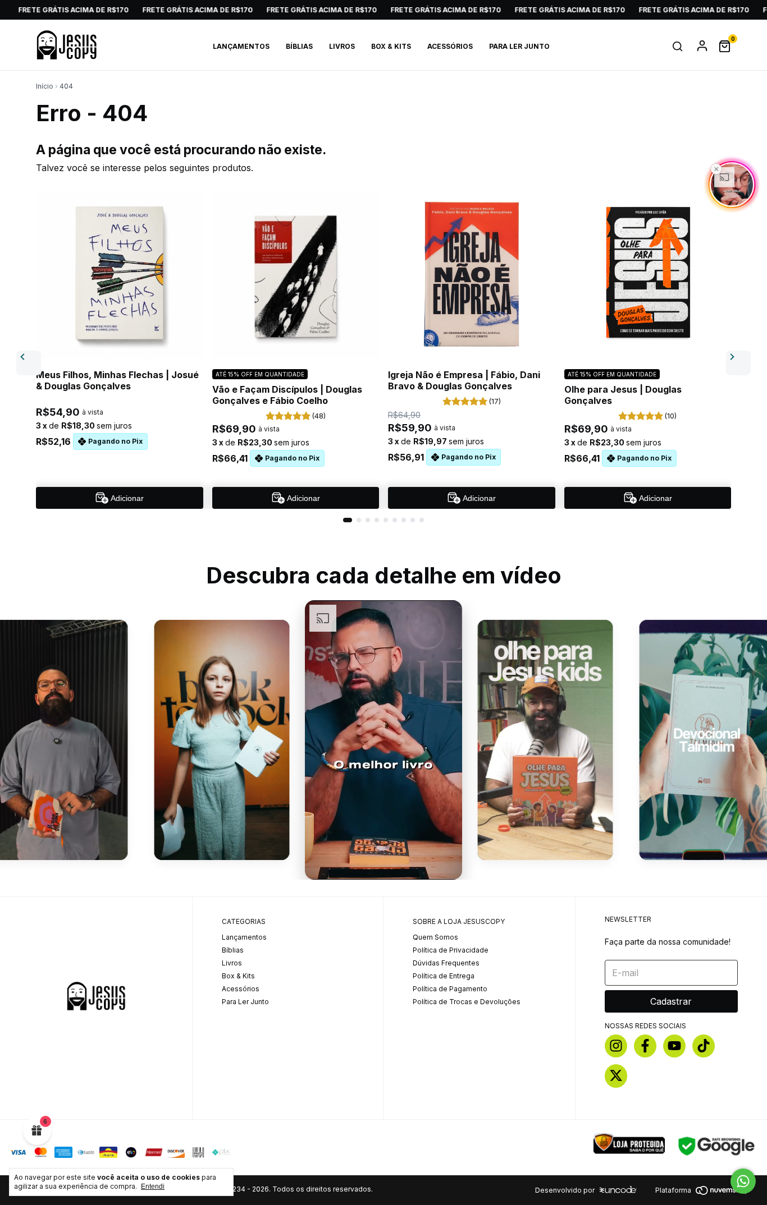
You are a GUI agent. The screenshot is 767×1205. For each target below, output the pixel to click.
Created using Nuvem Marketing (383, 361)
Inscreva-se (383, 324)
